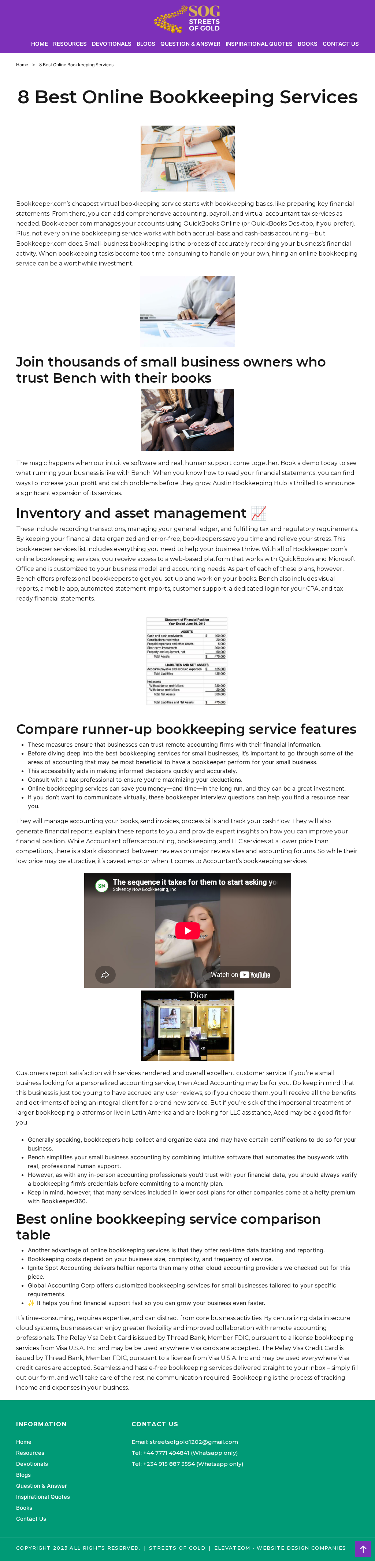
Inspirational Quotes (259, 43)
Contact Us (341, 43)
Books (308, 43)
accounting (86, 821)
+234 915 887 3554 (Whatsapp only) (193, 1463)
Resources (70, 43)
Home (39, 43)
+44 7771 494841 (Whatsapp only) (190, 1452)
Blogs (146, 43)
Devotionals (111, 43)
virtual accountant (272, 213)
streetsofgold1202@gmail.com (194, 1441)
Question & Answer (190, 43)
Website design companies (301, 1548)
